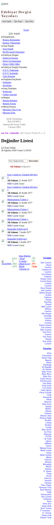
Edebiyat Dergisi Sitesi (45, 277)
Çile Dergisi (46, 274)
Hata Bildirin (25, 256)
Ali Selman (46, 369)
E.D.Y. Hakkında (11, 70)
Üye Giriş (29, 21)
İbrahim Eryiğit (48, 426)
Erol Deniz (46, 388)
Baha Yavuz (46, 372)
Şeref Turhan (46, 508)
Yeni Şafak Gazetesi (46, 342)
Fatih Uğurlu (46, 390)
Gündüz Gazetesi (48, 284)
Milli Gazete (46, 307)
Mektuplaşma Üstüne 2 (17, 209)
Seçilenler (7, 85)
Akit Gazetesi (45, 263)
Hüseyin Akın (45, 416)
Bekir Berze (46, 374)
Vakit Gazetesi (45, 330)
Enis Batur (47, 383)
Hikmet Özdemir (47, 412)
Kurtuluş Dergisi (47, 303)
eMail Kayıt (24, 264)
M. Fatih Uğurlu (47, 440)
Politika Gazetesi (48, 321)
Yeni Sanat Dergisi (47, 338)
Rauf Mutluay (45, 490)
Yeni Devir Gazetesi (46, 333)
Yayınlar (47, 258)
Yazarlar (47, 348)
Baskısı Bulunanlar (11, 40)
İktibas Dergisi (45, 293)
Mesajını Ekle (9, 113)
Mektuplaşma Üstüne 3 (17, 199)
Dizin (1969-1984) (11, 64)
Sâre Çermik (46, 497)
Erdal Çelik (46, 386)
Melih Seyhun (45, 455)
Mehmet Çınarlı (48, 444)
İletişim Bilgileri (10, 100)
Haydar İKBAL (48, 407)
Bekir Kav (47, 376)
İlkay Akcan (46, 430)
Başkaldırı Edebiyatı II (17, 229)
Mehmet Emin (45, 448)
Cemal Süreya (45, 379)
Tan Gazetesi (46, 327)
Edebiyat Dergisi (10, 58)
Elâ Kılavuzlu (45, 381)
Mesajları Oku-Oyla (12, 110)
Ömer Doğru (46, 485)
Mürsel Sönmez (48, 468)
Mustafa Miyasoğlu (47, 463)
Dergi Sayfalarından (12, 61)
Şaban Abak (46, 506)
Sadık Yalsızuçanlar (46, 493)
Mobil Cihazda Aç (24, 267)
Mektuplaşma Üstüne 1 (17, 219)
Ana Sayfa (6, 21)
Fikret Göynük (45, 392)
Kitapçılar (7, 91)
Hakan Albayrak (47, 400)
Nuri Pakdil (8, 49)
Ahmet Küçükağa (47, 363)
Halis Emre (46, 404)
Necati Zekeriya (47, 477)
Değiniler (7, 82)
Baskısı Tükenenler (11, 43)
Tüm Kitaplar (9, 76)
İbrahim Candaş (48, 421)
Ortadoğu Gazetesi (47, 317)
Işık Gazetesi (46, 290)
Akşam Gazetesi (48, 266)
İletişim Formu (9, 103)
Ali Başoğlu (46, 367)
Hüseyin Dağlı (45, 418)
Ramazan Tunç (45, 487)
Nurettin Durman (48, 481)
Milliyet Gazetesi (48, 310)
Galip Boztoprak (47, 396)
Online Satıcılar (10, 94)
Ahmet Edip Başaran (46, 359)
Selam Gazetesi (45, 325)
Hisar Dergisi (46, 288)
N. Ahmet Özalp (47, 472)
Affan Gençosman (46, 354)
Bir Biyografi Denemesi (13, 52)
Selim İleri (47, 504)
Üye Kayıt (18, 21)
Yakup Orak (46, 515)
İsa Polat (47, 432)
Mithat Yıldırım (47, 458)
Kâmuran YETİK (47, 435)
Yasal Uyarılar (22, 259)
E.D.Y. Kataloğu (10, 73)
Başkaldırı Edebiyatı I (17, 239)
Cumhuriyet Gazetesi (46, 271)
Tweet (26, 30)
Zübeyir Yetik (45, 517)
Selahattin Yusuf (47, 500)
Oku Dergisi (46, 313)
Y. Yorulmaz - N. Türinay (45, 512)
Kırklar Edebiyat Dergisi (47, 297)
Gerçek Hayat (45, 281)
